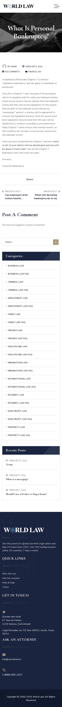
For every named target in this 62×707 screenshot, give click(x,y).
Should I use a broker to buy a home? (26, 494)
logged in (20, 225)
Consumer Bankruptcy (13, 166)
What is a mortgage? (17, 479)
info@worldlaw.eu (11, 659)
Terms (9, 464)
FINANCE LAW (34, 71)
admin (14, 66)
